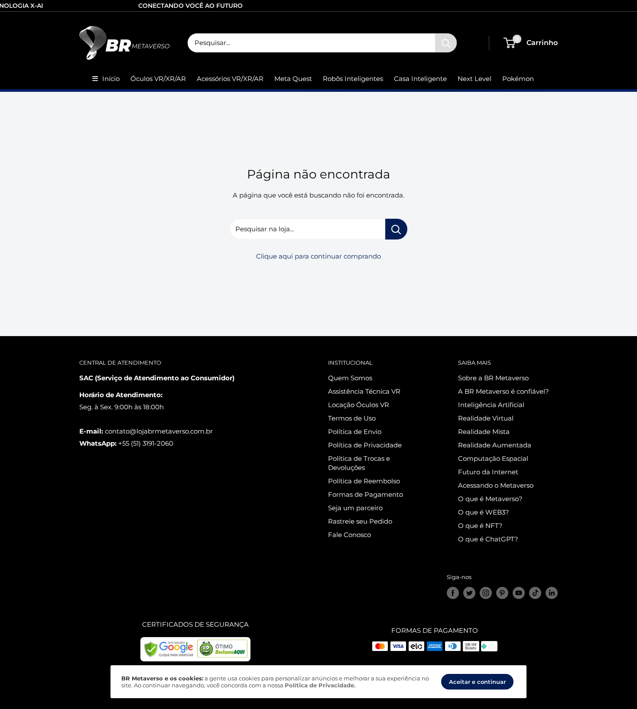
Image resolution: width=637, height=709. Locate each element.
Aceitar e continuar (477, 681)
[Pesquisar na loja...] (396, 229)
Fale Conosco (349, 535)
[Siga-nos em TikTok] (535, 593)
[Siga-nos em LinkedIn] (552, 593)
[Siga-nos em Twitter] (469, 593)
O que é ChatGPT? (488, 539)
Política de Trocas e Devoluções (359, 463)
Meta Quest (293, 78)
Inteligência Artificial (491, 405)
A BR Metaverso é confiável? (503, 391)
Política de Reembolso (364, 481)
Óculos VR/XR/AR (158, 78)
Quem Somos (350, 378)
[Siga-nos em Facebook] (453, 593)
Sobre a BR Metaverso (493, 378)
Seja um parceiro (355, 508)
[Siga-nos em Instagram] (486, 593)
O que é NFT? (480, 525)
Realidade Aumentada (494, 445)
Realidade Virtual (486, 418)
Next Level (474, 78)
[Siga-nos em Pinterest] (502, 593)
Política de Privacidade (365, 445)
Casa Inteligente (420, 78)
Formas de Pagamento (365, 494)
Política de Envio (354, 431)
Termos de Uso (352, 418)
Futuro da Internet (488, 472)
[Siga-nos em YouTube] (519, 593)
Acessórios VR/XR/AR (230, 78)
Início (111, 78)
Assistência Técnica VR (364, 391)
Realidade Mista (484, 431)
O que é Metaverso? (490, 499)
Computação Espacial (493, 458)
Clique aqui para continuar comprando (318, 256)
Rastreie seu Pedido (360, 521)
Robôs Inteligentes (353, 78)
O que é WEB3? (483, 512)
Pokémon (518, 78)
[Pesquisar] (446, 42)
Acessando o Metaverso (495, 485)
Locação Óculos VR (358, 405)
